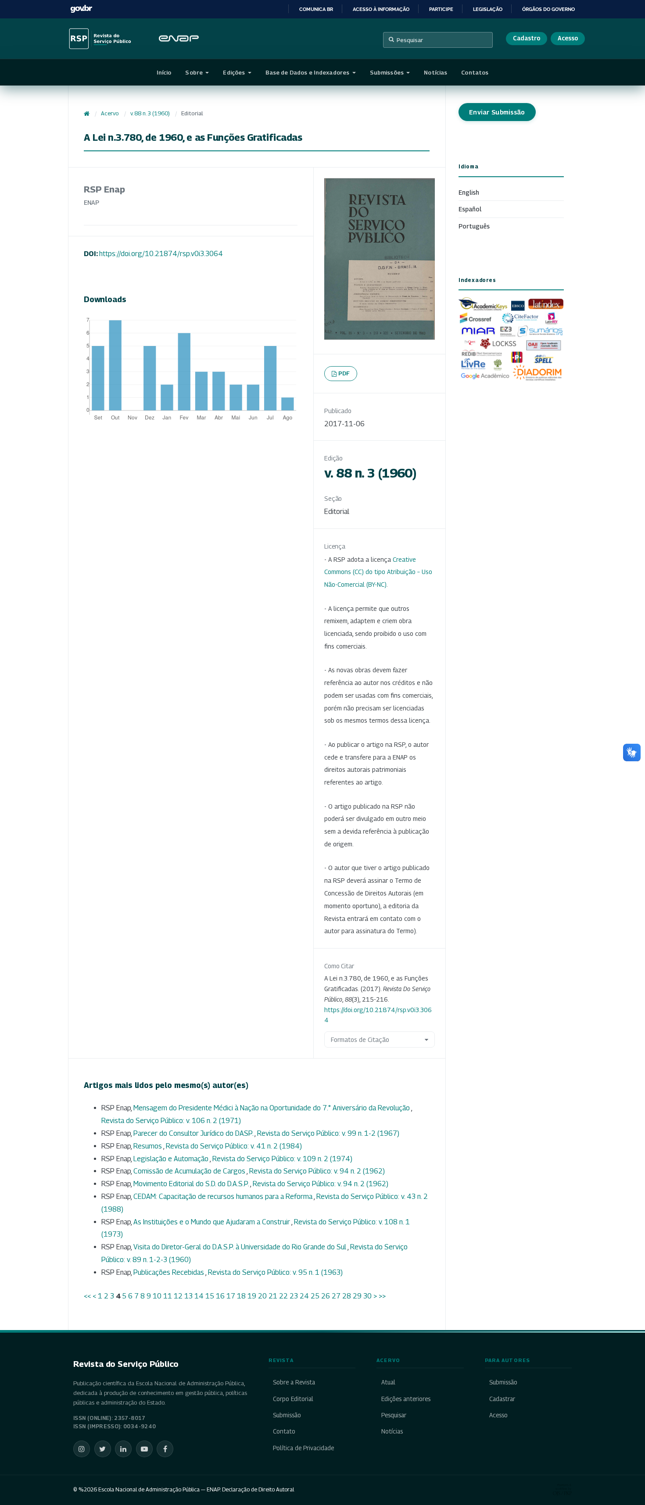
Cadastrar (502, 1398)
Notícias (435, 72)
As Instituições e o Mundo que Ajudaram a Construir (212, 1222)
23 (294, 1296)
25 (315, 1296)
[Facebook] (165, 1449)
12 (178, 1296)
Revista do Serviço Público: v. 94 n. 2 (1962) (317, 1171)
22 (283, 1296)
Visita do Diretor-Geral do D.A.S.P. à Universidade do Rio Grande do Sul (240, 1247)
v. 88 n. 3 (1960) (150, 113)
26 (325, 1296)
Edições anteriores (405, 1398)
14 (199, 1296)
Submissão (287, 1415)
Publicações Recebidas (169, 1272)
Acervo (109, 113)
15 (209, 1296)
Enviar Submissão (497, 112)
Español (470, 209)
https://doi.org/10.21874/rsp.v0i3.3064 (161, 254)
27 (336, 1296)
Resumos (148, 1146)
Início (164, 72)
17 (230, 1296)
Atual (388, 1382)
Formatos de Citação (360, 1039)
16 (220, 1296)
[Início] (87, 114)
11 (167, 1296)
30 (367, 1296)
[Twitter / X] (102, 1449)
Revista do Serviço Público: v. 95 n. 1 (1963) (275, 1272)
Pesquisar (410, 39)
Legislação (487, 9)
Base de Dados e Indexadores (308, 72)
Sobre (194, 72)
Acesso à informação (381, 9)
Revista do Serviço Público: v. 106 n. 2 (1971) (171, 1120)
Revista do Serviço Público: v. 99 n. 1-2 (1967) (328, 1133)
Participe (441, 9)
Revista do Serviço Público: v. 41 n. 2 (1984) (234, 1146)
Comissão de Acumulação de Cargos (190, 1171)
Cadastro (526, 38)
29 (357, 1296)
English (469, 192)
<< (87, 1296)
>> (382, 1296)
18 (241, 1296)
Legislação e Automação (171, 1159)
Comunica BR (316, 9)
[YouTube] (144, 1449)
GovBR (81, 9)
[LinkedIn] (123, 1449)
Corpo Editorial (293, 1398)
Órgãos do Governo (548, 9)
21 (273, 1296)
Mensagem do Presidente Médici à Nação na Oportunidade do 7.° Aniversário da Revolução (272, 1108)
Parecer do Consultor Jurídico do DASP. (193, 1133)
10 (157, 1296)
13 (188, 1296)
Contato (284, 1431)
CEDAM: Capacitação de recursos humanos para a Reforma (223, 1196)
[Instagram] (81, 1449)
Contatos (474, 72)
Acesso (568, 38)
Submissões (387, 72)
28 (346, 1296)
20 (262, 1296)
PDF (344, 373)
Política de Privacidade (303, 1448)
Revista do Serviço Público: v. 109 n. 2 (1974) (282, 1159)
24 (304, 1296)
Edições (234, 72)
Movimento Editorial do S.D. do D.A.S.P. (191, 1184)
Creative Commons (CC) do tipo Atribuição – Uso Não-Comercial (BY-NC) (378, 572)
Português (474, 226)
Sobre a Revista (294, 1382)
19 (251, 1296)
